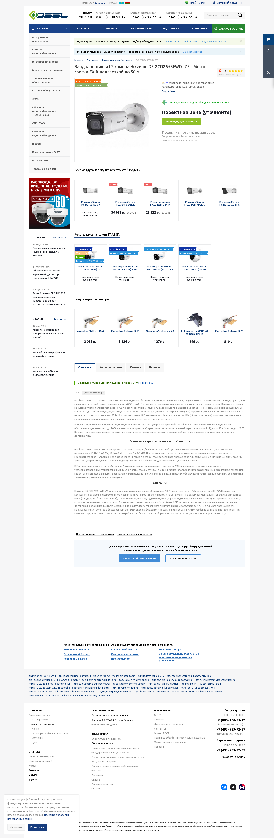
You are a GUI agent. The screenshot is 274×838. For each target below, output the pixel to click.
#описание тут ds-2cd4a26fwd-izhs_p (201, 684)
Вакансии (159, 719)
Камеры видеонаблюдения (44, 51)
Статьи (95, 788)
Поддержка (170, 28)
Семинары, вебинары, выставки (50, 733)
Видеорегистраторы (45, 61)
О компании (198, 28)
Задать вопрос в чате (213, 41)
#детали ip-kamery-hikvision (163, 684)
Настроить (16, 827)
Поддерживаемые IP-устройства (110, 752)
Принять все (37, 827)
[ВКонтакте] (224, 787)
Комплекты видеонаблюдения (44, 133)
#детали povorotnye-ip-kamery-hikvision (189, 676)
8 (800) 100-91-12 (111, 17)
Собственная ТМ (140, 28)
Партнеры (83, 28)
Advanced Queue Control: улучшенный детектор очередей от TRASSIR (47, 274)
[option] (49, 203)
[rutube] (242, 787)
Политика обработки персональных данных (179, 737)
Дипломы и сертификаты (168, 724)
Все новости (59, 237)
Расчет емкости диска (104, 724)
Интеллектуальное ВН (41, 761)
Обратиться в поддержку (106, 738)
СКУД (35, 99)
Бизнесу (111, 28)
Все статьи (60, 319)
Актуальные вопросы (103, 761)
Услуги (33, 779)
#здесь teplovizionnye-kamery (129, 684)
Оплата (95, 779)
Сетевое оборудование (46, 90)
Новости (159, 746)
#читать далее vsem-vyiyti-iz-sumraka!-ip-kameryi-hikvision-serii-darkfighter (69, 687)
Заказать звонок (231, 28)
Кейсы (32, 765)
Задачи (33, 774)
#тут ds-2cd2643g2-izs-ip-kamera (151, 691)
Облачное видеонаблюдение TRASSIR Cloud (44, 111)
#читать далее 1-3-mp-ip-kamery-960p (49, 684)
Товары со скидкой (44, 169)
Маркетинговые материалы (170, 742)
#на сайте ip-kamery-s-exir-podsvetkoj (172, 680)
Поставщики (40, 160)
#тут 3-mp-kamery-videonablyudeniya (216, 680)
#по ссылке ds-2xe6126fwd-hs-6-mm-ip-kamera (197, 691)
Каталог (42, 28)
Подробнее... (145, 382)
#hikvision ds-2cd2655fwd (42, 676)
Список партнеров (39, 715)
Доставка (97, 775)
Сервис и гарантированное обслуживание (115, 766)
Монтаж (96, 770)
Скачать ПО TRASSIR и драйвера (111, 720)
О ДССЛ (158, 715)
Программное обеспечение (40, 39)
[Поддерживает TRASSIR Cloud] (91, 254)
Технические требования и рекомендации (115, 748)
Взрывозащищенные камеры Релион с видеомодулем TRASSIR (49, 252)
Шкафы (36, 143)
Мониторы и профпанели (47, 70)
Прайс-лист (198, 2)
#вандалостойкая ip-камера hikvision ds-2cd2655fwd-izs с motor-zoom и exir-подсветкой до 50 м (111, 676)
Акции (35, 729)
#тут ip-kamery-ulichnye (125, 687)
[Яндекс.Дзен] (233, 787)
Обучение (37, 737)
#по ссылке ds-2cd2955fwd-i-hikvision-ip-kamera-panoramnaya (62, 691)
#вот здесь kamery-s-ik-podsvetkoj (159, 687)
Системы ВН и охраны (41, 756)
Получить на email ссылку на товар (181, 136)
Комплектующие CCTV (46, 152)
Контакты (160, 728)
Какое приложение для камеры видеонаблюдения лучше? (48, 333)
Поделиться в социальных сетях (179, 140)
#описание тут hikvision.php (134, 680)
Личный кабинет (229, 2)
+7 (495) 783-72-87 (146, 17)
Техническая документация (108, 715)
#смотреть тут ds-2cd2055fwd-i (198, 687)
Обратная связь (101, 743)
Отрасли (34, 770)
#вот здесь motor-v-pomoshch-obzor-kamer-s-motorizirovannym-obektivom (70, 695)
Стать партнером (39, 719)
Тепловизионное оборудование (42, 80)
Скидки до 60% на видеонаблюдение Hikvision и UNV (199, 102)
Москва (100, 3)
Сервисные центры (102, 784)
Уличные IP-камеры (93, 392)
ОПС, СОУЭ (38, 123)
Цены (35, 742)
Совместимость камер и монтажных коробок (117, 757)
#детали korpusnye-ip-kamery (115, 691)
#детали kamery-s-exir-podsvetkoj (91, 684)
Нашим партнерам (40, 724)
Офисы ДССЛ (161, 733)
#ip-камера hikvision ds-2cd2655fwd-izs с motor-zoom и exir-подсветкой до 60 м (72, 680)
